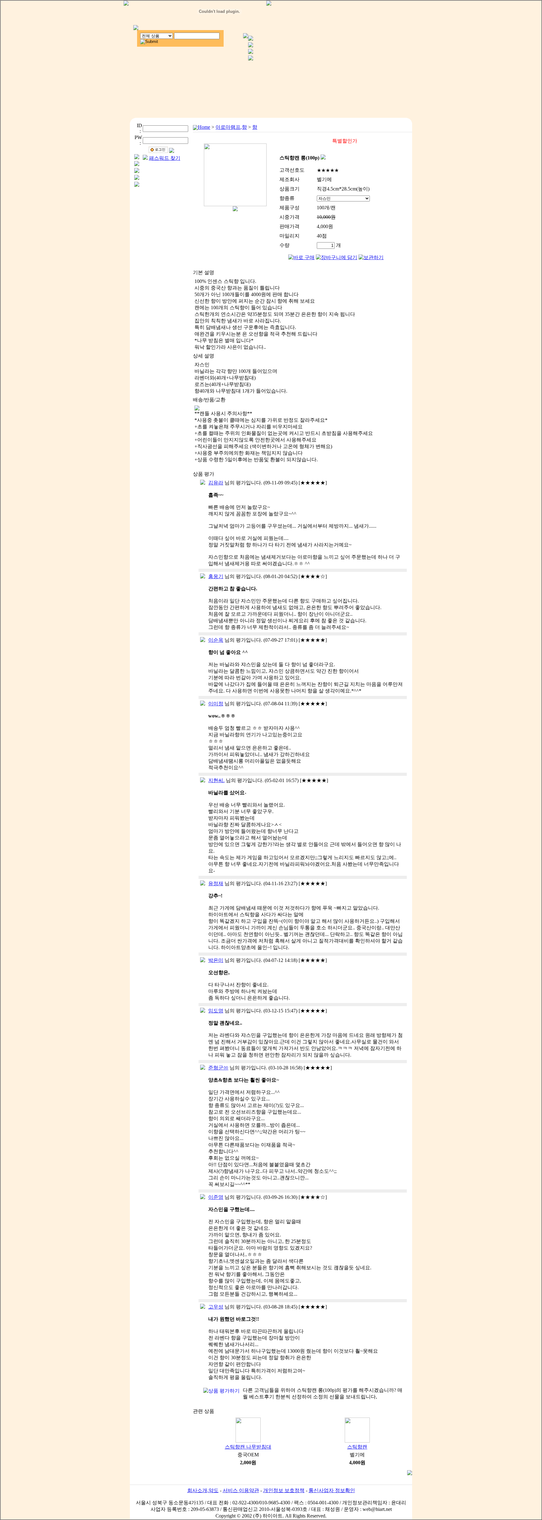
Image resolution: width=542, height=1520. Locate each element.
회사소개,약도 (203, 1490)
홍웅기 (215, 576)
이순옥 (215, 640)
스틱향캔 (357, 1446)
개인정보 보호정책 (284, 1490)
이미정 (215, 703)
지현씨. (216, 780)
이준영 (215, 1197)
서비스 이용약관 (241, 1490)
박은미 (215, 960)
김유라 (215, 482)
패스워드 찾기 (164, 158)
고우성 (215, 1306)
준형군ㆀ (218, 1067)
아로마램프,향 (231, 127)
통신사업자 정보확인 (332, 1490)
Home (204, 127)
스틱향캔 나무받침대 (248, 1446)
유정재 (215, 883)
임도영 (215, 1010)
